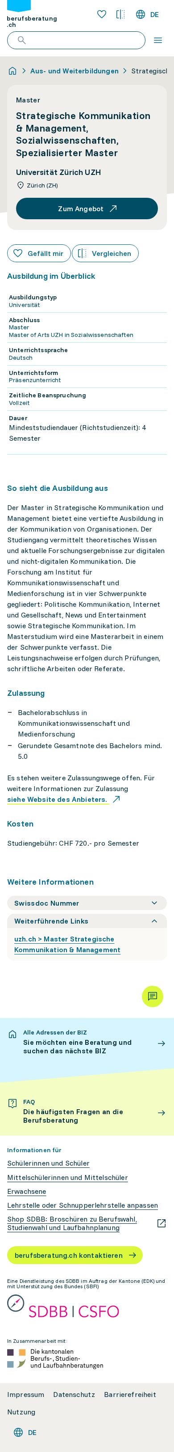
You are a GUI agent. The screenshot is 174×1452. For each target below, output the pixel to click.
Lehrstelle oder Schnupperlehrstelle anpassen (82, 1205)
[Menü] (158, 40)
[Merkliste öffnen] (102, 14)
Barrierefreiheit (130, 1394)
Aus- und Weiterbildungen (74, 70)
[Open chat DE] (152, 996)
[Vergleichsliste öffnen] (120, 14)
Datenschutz (74, 1394)
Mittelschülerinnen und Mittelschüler (67, 1177)
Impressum (25, 1394)
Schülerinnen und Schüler (48, 1163)
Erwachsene (26, 1191)
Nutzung (21, 1412)
